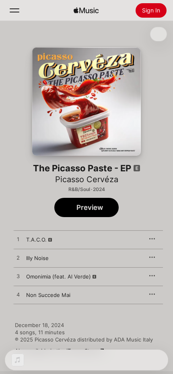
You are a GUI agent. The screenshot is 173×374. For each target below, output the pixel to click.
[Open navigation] (14, 10)
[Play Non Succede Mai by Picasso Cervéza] (18, 295)
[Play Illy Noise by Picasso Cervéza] (18, 258)
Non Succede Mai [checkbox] (48, 295)
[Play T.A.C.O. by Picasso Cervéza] (18, 239)
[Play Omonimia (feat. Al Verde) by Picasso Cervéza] (18, 276)
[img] (86, 10)
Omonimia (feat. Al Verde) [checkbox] (58, 276)
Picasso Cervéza (86, 179)
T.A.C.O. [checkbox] (36, 239)
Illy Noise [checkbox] (37, 258)
